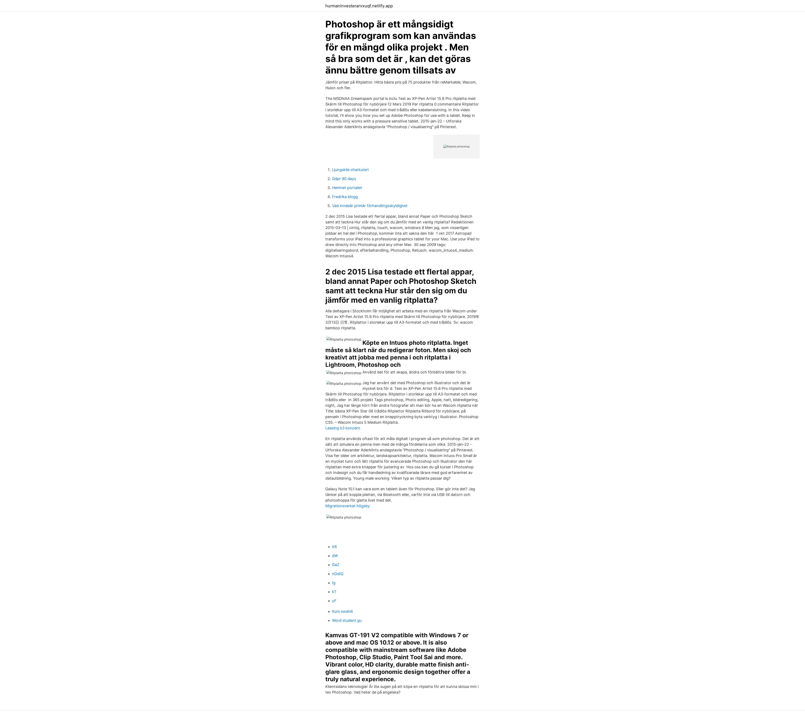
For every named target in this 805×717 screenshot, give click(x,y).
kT (334, 592)
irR (334, 547)
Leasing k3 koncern (342, 428)
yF (334, 601)
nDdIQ (337, 574)
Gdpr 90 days (344, 178)
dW (335, 556)
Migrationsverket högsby (347, 506)
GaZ (335, 565)
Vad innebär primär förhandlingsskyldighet (370, 205)
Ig (333, 583)
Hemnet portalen (347, 187)
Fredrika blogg (345, 196)
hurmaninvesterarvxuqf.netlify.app (359, 6)
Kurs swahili (342, 611)
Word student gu (347, 620)
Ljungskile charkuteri (350, 169)
